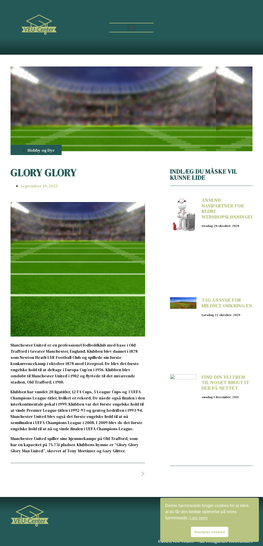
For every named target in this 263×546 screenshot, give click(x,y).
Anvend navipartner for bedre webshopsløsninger (228, 208)
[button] (131, 27)
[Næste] (111, 474)
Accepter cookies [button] (209, 532)
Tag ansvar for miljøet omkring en (227, 303)
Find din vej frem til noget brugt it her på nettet (225, 382)
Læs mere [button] (199, 518)
